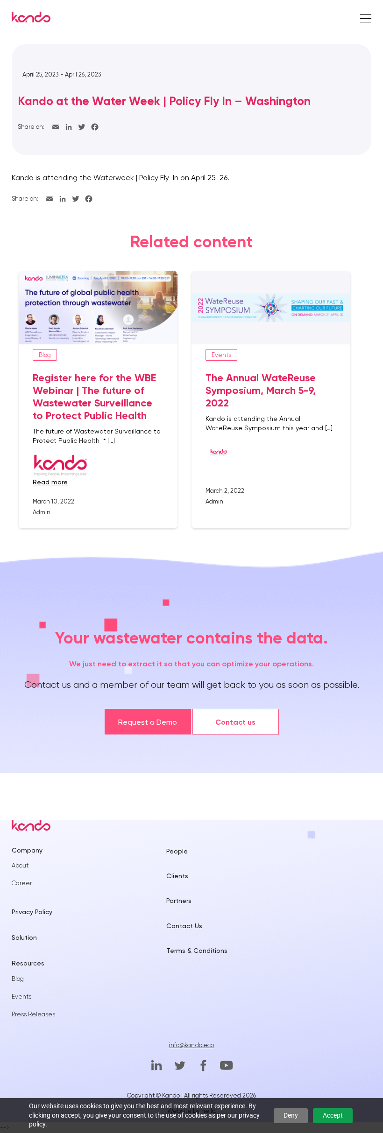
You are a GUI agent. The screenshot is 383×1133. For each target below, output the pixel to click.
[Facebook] (94, 127)
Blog (18, 978)
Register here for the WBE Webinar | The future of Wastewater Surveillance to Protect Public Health (94, 396)
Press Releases (33, 1014)
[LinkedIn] (68, 127)
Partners (179, 900)
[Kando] (31, 19)
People (177, 851)
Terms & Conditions (196, 950)
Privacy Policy (32, 912)
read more (50, 482)
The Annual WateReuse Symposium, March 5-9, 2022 (261, 390)
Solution (24, 937)
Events (21, 996)
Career (22, 883)
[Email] (55, 127)
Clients (177, 876)
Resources (28, 963)
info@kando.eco (191, 1045)
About (20, 865)
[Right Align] (365, 19)
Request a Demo (147, 722)
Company (27, 850)
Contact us (235, 722)
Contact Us (184, 926)
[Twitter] (81, 127)
